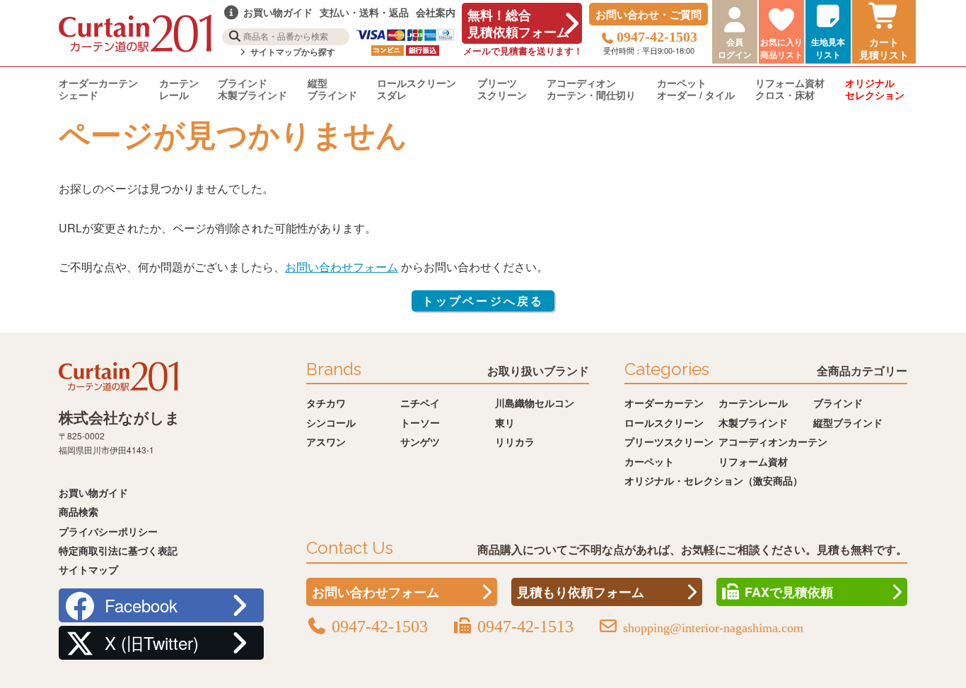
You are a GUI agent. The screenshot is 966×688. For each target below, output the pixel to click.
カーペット (649, 461)
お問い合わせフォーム (341, 267)
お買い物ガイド (93, 492)
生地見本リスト (828, 48)
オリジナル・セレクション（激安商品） (713, 480)
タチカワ (326, 403)
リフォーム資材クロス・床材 (790, 89)
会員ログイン (735, 48)
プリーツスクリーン (502, 89)
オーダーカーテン (664, 403)
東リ (505, 422)
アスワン (326, 441)
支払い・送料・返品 (364, 12)
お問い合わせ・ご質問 (648, 14)
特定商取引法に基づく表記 (118, 550)
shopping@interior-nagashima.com (713, 628)
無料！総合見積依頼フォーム (518, 23)
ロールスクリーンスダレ (416, 89)
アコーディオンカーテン (772, 441)
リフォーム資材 (753, 461)
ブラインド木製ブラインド (252, 89)
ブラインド (838, 403)
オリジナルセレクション (874, 89)
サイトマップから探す (291, 52)
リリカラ (515, 441)
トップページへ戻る (483, 300)
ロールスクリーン (664, 422)
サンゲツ (420, 441)
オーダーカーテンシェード (98, 89)
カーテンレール (179, 89)
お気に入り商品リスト (781, 48)
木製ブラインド (753, 422)
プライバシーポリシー (108, 531)
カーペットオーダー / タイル (696, 89)
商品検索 (78, 511)
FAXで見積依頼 (789, 592)
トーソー (420, 422)
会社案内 (435, 12)
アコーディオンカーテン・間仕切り (591, 89)
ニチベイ (420, 403)
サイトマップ (88, 569)
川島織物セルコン (534, 403)
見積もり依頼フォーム (580, 592)
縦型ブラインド (332, 89)
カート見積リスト (884, 48)
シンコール (331, 422)
